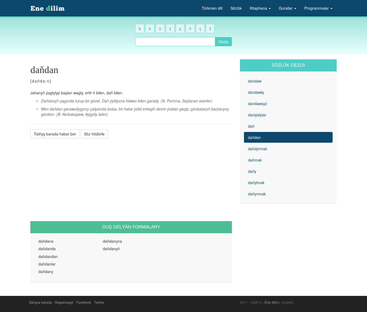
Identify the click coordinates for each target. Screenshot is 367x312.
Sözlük (236, 8)
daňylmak (256, 182)
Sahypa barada (40, 302)
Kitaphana (259, 8)
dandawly (256, 92)
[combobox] (175, 41)
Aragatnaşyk (64, 302)
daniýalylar (257, 114)
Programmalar (317, 8)
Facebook (83, 302)
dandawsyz (257, 103)
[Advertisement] (131, 179)
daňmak (255, 160)
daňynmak (257, 193)
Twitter (99, 302)
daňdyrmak (257, 148)
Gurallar (286, 8)
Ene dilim (272, 302)
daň (251, 126)
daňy (252, 171)
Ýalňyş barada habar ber (55, 134)
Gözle (223, 41)
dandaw (254, 81)
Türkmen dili (212, 8)
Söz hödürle (94, 134)
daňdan (254, 137)
